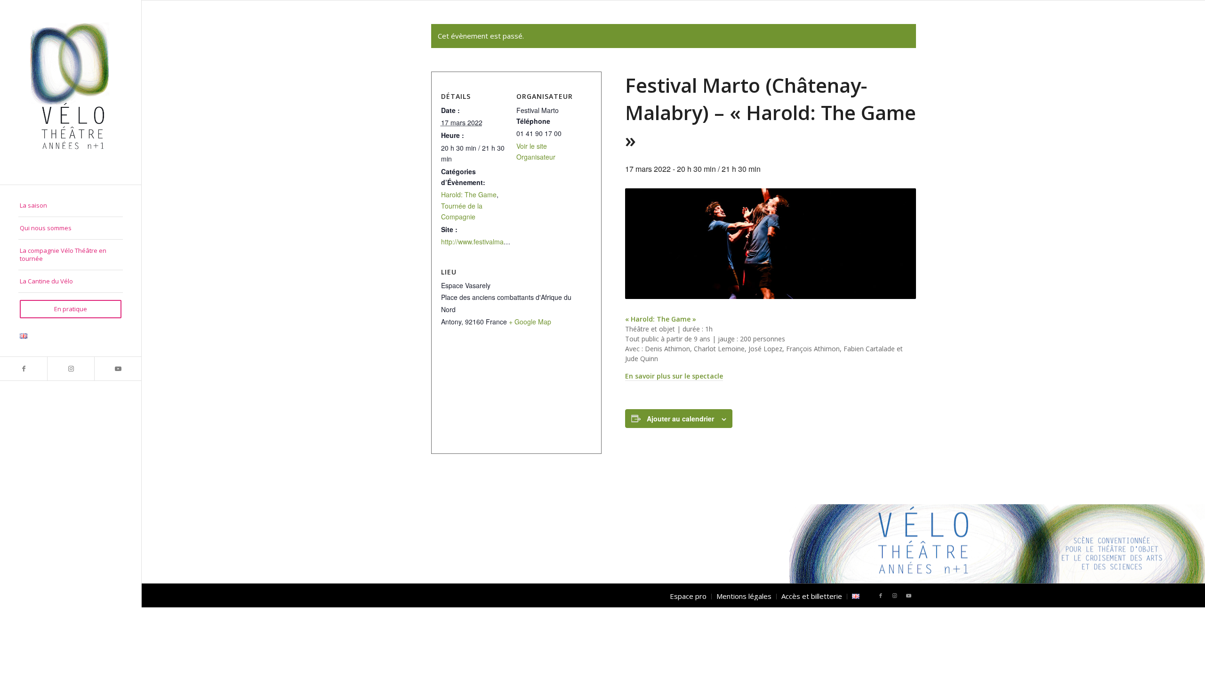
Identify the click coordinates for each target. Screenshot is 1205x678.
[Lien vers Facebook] (23, 368)
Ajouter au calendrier (680, 418)
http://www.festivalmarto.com (483, 241)
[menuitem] (70, 205)
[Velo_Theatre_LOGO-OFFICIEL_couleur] (70, 92)
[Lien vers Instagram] (70, 368)
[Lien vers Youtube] (117, 368)
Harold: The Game (469, 194)
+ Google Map (530, 321)
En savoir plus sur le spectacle (674, 375)
